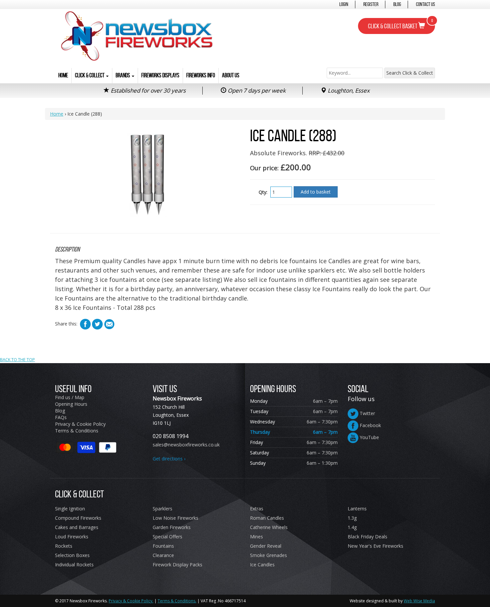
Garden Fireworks (172, 527)
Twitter (366, 413)
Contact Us (425, 4)
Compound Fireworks (78, 518)
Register (370, 4)
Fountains (163, 546)
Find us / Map (69, 397)
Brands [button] (123, 75)
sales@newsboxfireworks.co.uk (186, 444)
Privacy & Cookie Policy (80, 424)
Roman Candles (267, 518)
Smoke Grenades (268, 555)
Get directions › (169, 458)
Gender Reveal (265, 546)
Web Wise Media (419, 601)
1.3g (352, 518)
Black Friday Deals (367, 536)
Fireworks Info (200, 75)
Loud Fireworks (71, 536)
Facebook (369, 425)
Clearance (163, 555)
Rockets (63, 546)
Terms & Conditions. (177, 601)
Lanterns (357, 508)
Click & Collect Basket (400, 24)
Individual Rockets (74, 564)
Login (343, 4)
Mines (256, 536)
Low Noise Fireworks (175, 518)
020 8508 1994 (170, 436)
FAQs (61, 417)
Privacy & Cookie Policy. (131, 601)
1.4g (352, 527)
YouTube (368, 437)
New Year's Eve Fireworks (375, 546)
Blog (397, 4)
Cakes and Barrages (76, 527)
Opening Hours (71, 404)
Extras (256, 508)
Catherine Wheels (269, 527)
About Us (230, 75)
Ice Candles (262, 564)
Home (63, 75)
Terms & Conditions (76, 430)
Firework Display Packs (177, 564)
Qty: (263, 192)
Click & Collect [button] (90, 75)
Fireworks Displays (160, 75)
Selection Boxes (72, 555)
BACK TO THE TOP (17, 359)
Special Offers (167, 536)
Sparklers (162, 508)
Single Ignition (70, 508)
